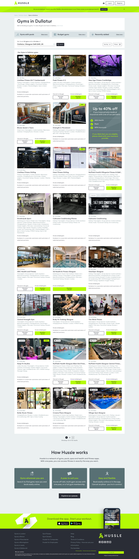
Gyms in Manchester (21, 539)
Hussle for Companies (50, 539)
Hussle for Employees (50, 542)
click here (60, 25)
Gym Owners (47, 536)
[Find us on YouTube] (110, 542)
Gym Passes (47, 533)
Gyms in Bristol (19, 536)
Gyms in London (19, 533)
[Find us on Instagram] (105, 542)
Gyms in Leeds (19, 545)
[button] (33, 77)
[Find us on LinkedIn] (108, 542)
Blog (72, 536)
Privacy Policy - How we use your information (82, 544)
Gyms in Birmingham (21, 542)
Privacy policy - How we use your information (86, 550)
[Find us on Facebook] (100, 542)
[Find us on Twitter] (102, 542)
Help (72, 533)
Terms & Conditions (77, 539)
